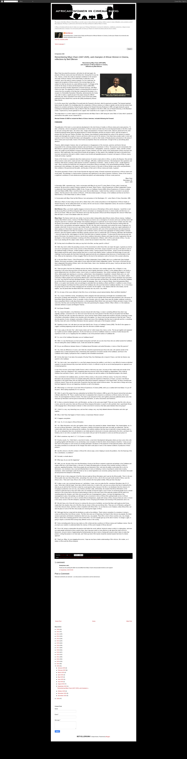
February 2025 (62, 670)
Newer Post (58, 621)
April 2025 (61, 675)
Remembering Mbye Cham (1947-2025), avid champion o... (73, 688)
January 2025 (61, 668)
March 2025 (61, 672)
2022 (58, 659)
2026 (58, 698)
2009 (58, 629)
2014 (58, 641)
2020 (58, 654)
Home (93, 621)
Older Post (129, 621)
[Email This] (75, 555)
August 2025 (61, 684)
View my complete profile (61, 39)
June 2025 (61, 679)
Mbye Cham (62, 557)
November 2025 (62, 693)
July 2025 (60, 681)
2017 (58, 647)
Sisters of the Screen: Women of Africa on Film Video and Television (81, 557)
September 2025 (62, 686)
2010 (58, 631)
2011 (58, 634)
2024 (58, 663)
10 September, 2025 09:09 (66, 570)
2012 (58, 636)
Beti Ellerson (69, 33)
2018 (58, 650)
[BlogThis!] (77, 555)
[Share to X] (78, 555)
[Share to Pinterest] (82, 555)
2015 (58, 643)
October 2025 (61, 691)
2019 (58, 652)
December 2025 (62, 695)
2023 (58, 661)
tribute (99, 557)
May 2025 (60, 677)
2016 (58, 645)
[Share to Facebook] (80, 555)
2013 (58, 638)
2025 (58, 666)
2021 (58, 657)
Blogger (108, 736)
